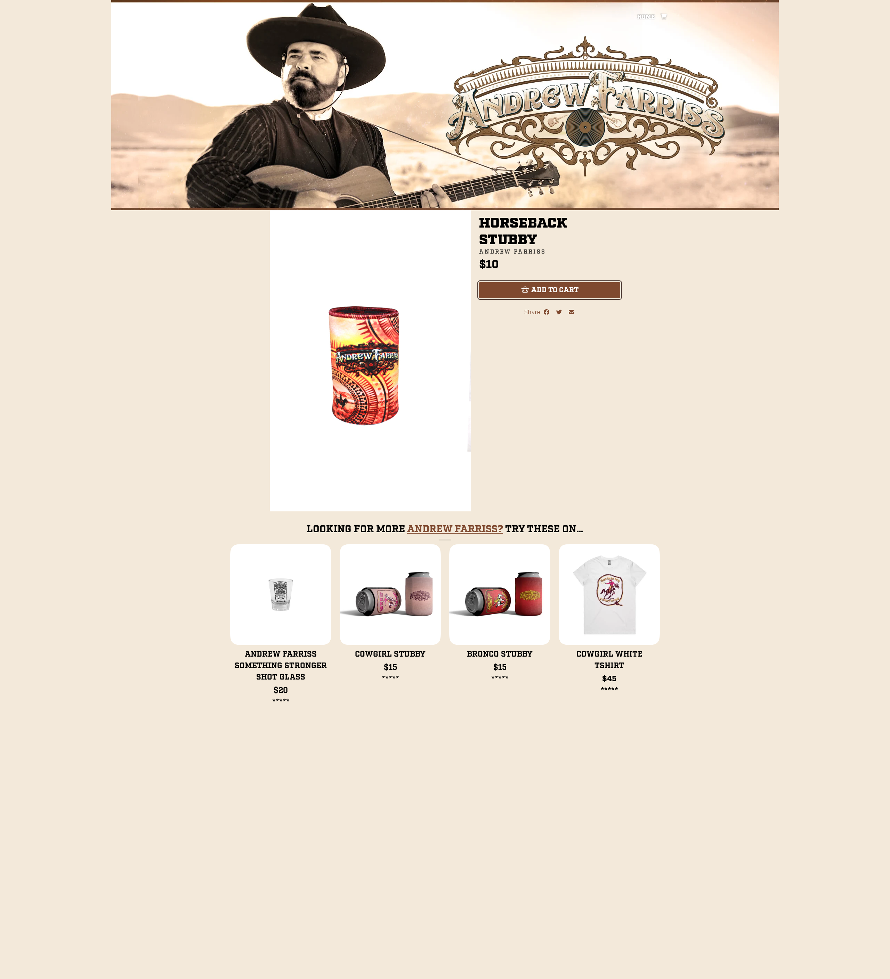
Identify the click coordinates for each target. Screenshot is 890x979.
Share (533, 312)
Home (646, 17)
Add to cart (553, 290)
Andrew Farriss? (455, 529)
